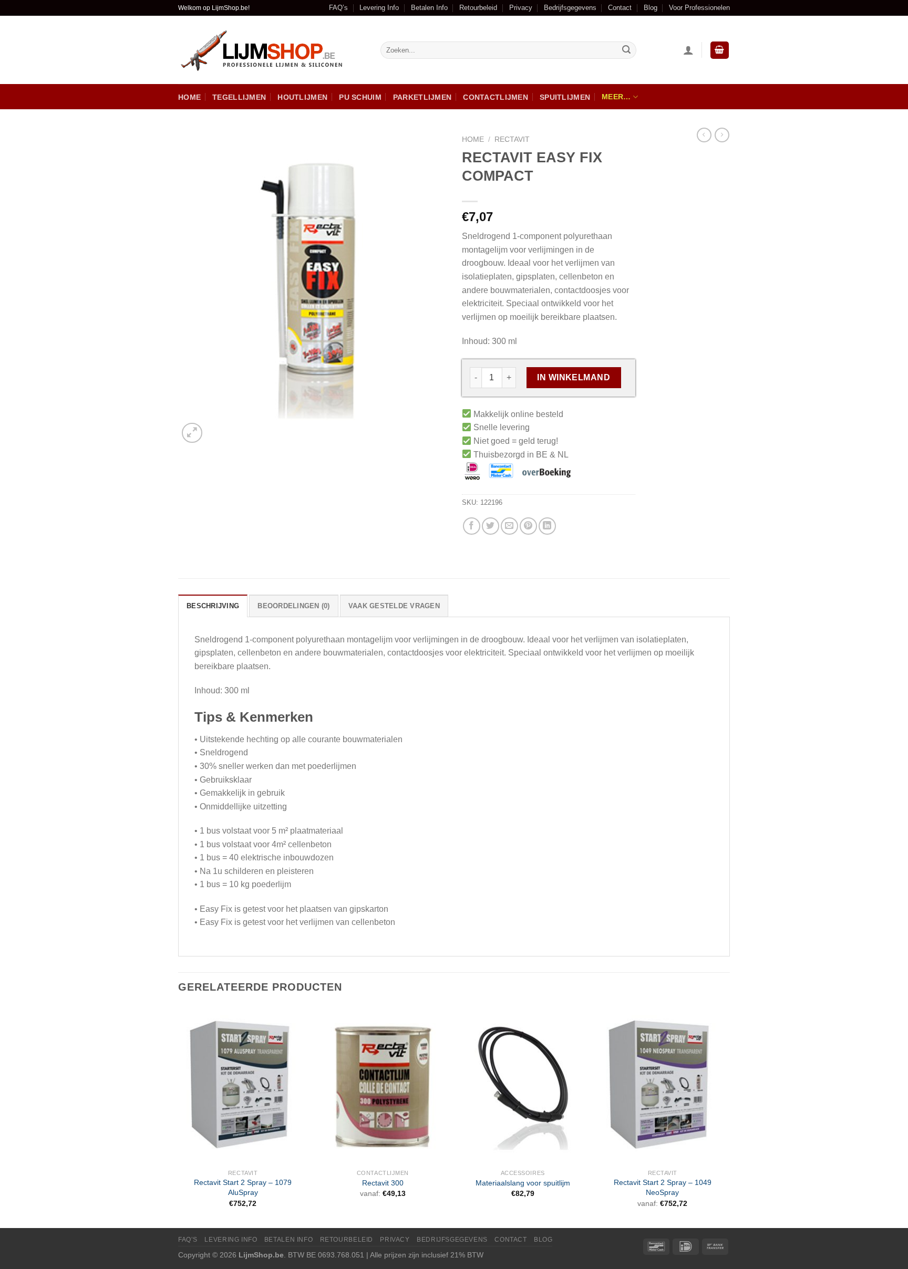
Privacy (520, 8)
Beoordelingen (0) (293, 606)
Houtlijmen (302, 97)
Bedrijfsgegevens (570, 8)
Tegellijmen (239, 97)
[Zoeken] (626, 50)
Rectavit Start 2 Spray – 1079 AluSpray (243, 1187)
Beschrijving (213, 606)
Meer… (616, 96)
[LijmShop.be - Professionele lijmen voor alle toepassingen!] (271, 50)
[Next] (727, 1116)
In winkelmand (573, 377)
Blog (650, 8)
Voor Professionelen (699, 8)
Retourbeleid (478, 8)
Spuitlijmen (565, 97)
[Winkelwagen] (719, 50)
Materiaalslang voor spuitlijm (523, 1183)
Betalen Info (429, 8)
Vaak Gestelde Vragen (394, 606)
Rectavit (512, 139)
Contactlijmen (495, 97)
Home (189, 97)
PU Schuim (360, 97)
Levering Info (379, 8)
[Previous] (179, 1116)
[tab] (212, 606)
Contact (620, 8)
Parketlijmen (422, 97)
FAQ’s (338, 8)
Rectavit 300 (383, 1183)
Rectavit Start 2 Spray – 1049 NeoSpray (662, 1187)
